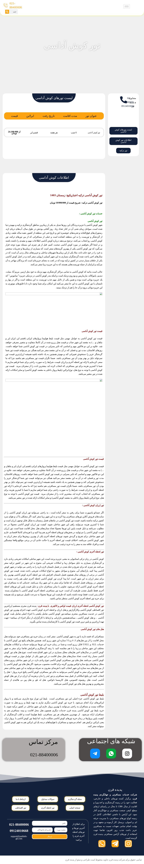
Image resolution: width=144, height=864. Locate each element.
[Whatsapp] (101, 843)
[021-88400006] (5, 5)
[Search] (7, 11)
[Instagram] (128, 843)
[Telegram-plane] (115, 843)
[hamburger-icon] (126, 6)
